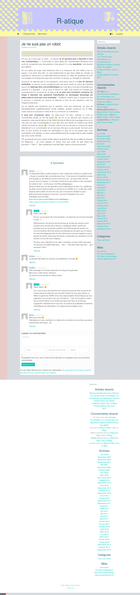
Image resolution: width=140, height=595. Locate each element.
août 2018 (101, 174)
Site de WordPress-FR (106, 258)
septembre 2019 (104, 161)
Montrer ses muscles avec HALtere (104, 393)
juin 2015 (101, 213)
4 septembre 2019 (45, 284)
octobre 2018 (102, 169)
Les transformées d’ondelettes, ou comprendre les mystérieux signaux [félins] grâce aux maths (108, 61)
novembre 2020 (103, 146)
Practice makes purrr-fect (107, 74)
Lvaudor (119, 33)
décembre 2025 (103, 136)
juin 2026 (101, 133)
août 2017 (101, 185)
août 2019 (101, 164)
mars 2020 (101, 154)
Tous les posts (103, 240)
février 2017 (102, 200)
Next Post (42, 33)
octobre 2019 (102, 159)
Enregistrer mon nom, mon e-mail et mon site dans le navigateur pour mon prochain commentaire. (56, 358)
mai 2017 (101, 192)
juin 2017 (101, 190)
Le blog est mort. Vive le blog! (108, 110)
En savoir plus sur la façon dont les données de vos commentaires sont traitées (55, 371)
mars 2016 (101, 210)
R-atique (70, 20)
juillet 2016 (101, 208)
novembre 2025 (103, 138)
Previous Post (29, 33)
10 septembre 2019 (39, 315)
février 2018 (102, 177)
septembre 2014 (104, 228)
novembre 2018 (103, 167)
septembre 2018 (104, 172)
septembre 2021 (104, 141)
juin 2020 (101, 151)
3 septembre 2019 (41, 268)
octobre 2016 (102, 205)
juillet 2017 (101, 187)
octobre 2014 (102, 226)
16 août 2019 (32, 47)
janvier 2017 (102, 203)
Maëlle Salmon (103, 114)
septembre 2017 (104, 182)
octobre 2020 (102, 149)
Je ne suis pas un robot (41, 43)
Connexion (101, 251)
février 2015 (102, 218)
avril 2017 (101, 195)
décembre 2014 (103, 223)
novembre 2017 (103, 179)
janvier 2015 (102, 221)
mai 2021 (101, 143)
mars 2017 (101, 197)
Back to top (70, 588)
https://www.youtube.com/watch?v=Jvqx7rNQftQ (49, 201)
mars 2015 (101, 215)
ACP (99, 77)
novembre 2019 (103, 156)
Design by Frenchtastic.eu (72, 585)
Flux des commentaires (107, 256)
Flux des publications (106, 253)
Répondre (32, 205)
